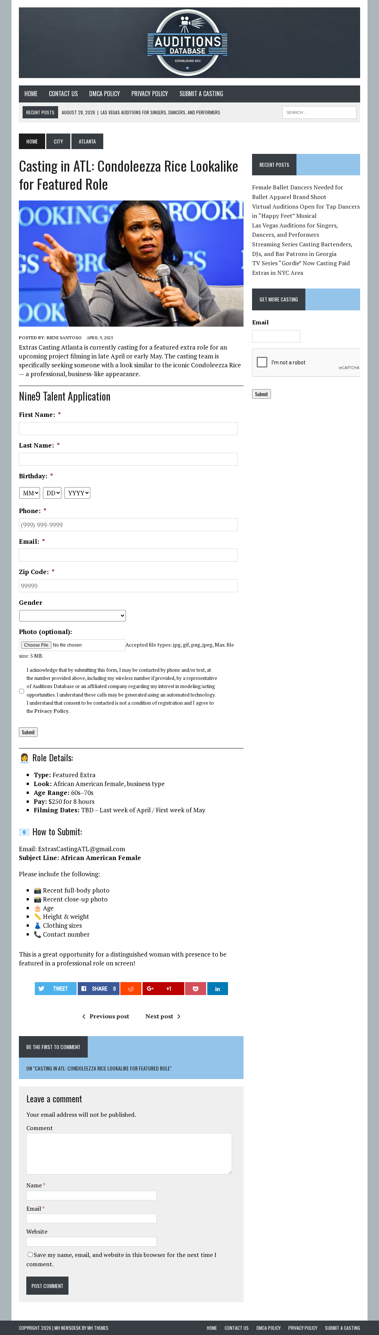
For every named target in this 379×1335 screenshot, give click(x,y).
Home (30, 93)
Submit (28, 732)
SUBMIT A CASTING (201, 93)
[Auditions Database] (189, 42)
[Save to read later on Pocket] (195, 988)
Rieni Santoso (64, 337)
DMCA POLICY (104, 93)
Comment (39, 1128)
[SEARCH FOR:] (319, 111)
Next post (159, 1016)
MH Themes (97, 1328)
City (58, 141)
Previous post (109, 1016)
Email (34, 1208)
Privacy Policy (51, 711)
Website (36, 1231)
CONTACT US (63, 93)
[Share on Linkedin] (217, 988)
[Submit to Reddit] (130, 988)
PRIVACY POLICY (149, 93)
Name (34, 1185)
